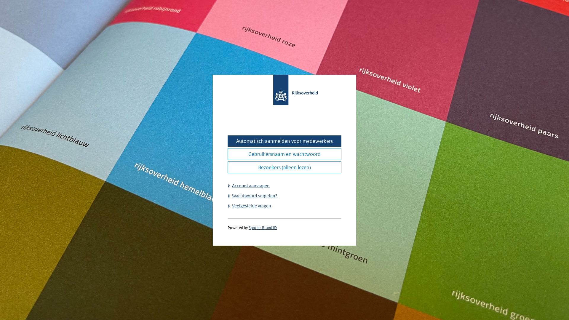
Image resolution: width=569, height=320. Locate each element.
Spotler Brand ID (263, 227)
